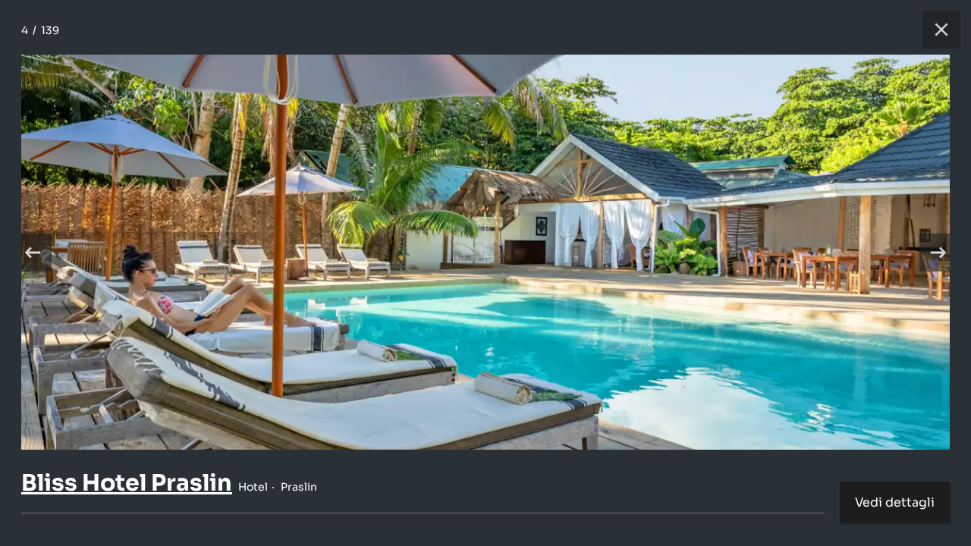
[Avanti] (938, 252)
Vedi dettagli (895, 502)
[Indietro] (32, 252)
